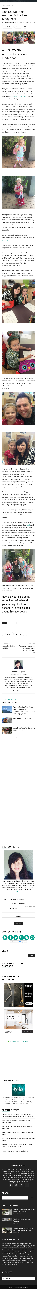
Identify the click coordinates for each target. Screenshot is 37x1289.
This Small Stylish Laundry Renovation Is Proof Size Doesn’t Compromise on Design (18, 1145)
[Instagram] (18, 690)
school (19, 623)
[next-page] (20, 737)
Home (3, 5)
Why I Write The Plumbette (22, 719)
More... (18, 891)
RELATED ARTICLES (9, 700)
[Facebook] (14, 690)
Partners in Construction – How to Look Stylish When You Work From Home (27, 649)
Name (18, 916)
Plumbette (10, 5)
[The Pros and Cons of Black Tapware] (7, 1219)
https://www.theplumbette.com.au (18, 674)
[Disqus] (18, 768)
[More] (25, 27)
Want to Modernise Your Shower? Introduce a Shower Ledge (16, 1121)
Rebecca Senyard (9, 22)
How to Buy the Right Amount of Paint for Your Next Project (18, 1133)
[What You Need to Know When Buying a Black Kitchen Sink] (7, 1230)
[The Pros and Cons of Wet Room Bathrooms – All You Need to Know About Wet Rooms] (7, 1212)
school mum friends (21, 96)
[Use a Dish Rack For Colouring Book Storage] (7, 730)
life (14, 623)
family (9, 623)
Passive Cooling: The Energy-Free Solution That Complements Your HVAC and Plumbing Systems (17, 1115)
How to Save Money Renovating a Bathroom (15, 1151)
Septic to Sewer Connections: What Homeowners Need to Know (17, 1127)
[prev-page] (16, 737)
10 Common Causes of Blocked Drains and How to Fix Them (18, 1139)
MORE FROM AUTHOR (10, 703)
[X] (22, 690)
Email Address (13, 908)
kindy (28, 525)
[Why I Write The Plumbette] (7, 720)
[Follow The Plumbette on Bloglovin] (18, 943)
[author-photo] (18, 669)
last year (5, 240)
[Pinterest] (21, 1185)
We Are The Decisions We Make (9, 647)
